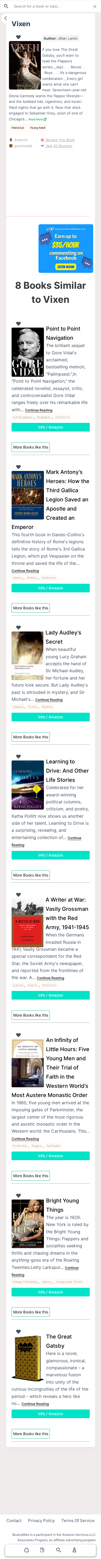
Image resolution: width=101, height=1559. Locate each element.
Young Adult (38, 128)
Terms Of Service (78, 1520)
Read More (36, 119)
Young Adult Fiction (69, 1282)
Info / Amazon (50, 427)
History (17, 578)
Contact (13, 1520)
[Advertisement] (66, 181)
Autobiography (23, 417)
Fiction (32, 707)
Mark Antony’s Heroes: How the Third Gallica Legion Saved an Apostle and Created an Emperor (50, 499)
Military (32, 578)
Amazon (20, 140)
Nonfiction (62, 417)
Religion (37, 1146)
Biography (44, 417)
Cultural (18, 985)
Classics (18, 707)
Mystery (47, 707)
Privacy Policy (41, 1520)
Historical (18, 128)
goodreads (22, 146)
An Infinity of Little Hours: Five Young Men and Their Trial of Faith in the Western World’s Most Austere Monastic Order (50, 1067)
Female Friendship (25, 1282)
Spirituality (53, 1146)
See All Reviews (58, 146)
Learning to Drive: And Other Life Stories (67, 770)
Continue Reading (38, 410)
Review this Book (60, 140)
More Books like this (30, 447)
